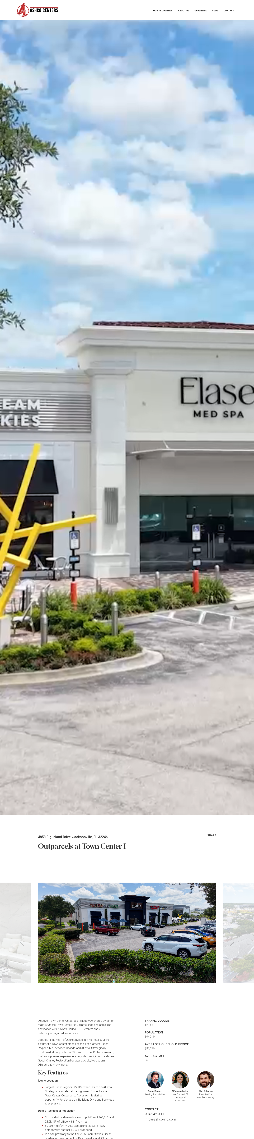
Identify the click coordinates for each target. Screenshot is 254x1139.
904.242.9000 (155, 1114)
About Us (183, 11)
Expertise (201, 11)
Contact (229, 11)
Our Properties (163, 11)
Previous (21, 942)
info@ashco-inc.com (160, 1119)
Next (232, 942)
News (215, 11)
